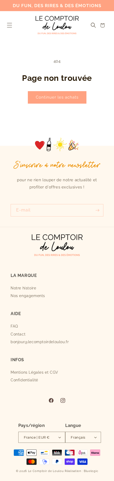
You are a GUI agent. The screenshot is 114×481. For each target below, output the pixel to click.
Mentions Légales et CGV (34, 372)
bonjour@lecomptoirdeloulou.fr (40, 342)
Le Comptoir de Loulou (46, 471)
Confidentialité (24, 380)
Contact (18, 334)
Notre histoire (23, 288)
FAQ (14, 326)
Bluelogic (91, 471)
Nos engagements (28, 296)
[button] (9, 25)
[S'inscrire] (97, 210)
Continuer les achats (57, 97)
